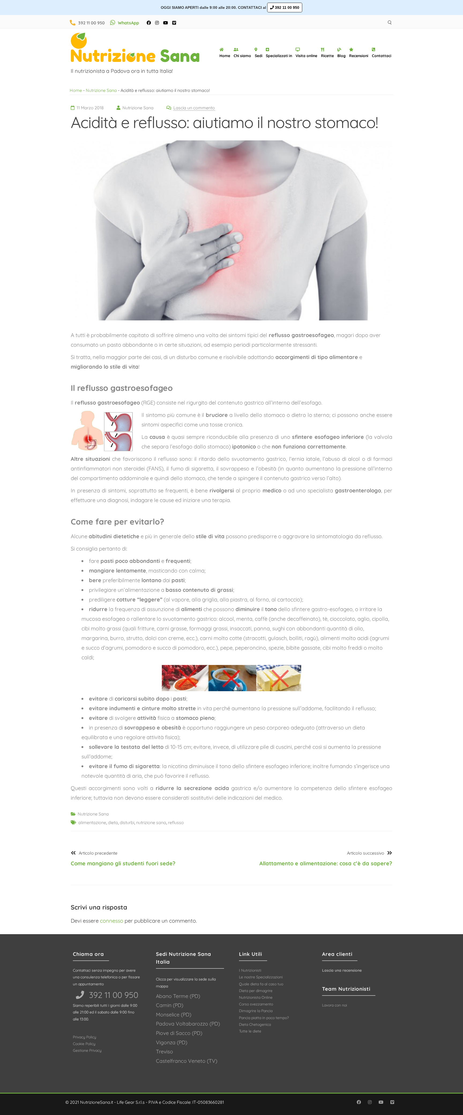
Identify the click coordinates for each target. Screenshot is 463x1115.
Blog (341, 55)
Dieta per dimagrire (255, 990)
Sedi (258, 55)
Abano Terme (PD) (178, 996)
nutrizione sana (151, 822)
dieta (113, 822)
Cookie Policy (84, 1043)
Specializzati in (279, 55)
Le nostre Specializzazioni (261, 977)
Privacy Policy (84, 1037)
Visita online (306, 55)
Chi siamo (242, 55)
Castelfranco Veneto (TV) (186, 1061)
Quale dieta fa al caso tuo (261, 984)
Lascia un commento (194, 108)
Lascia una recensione (342, 970)
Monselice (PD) (173, 1014)
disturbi (127, 822)
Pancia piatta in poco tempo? (264, 1017)
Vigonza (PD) (171, 1042)
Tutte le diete (250, 1031)
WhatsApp (128, 22)
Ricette (327, 55)
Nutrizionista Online (255, 997)
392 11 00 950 (286, 7)
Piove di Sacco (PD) (179, 1033)
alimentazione (92, 822)
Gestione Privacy (87, 1050)
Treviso (164, 1051)
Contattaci (381, 55)
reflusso (176, 822)
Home (224, 55)
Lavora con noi (334, 1005)
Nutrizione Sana (101, 90)
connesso (111, 920)
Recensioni (358, 55)
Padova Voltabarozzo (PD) (188, 1023)
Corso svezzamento (256, 1004)
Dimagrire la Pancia (255, 1010)
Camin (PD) (169, 1005)
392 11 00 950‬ (112, 995)
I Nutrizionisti (250, 970)
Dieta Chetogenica (255, 1024)
